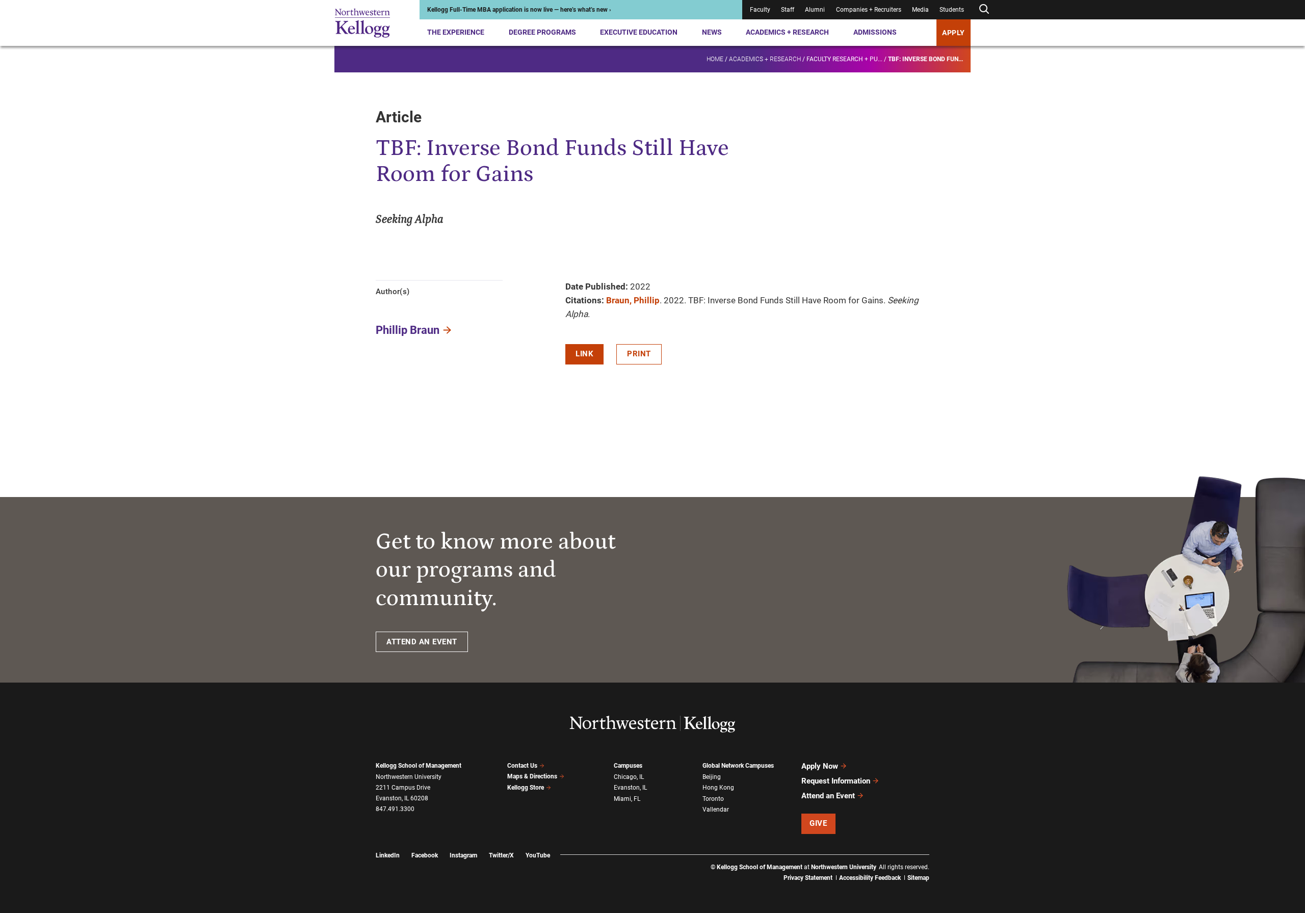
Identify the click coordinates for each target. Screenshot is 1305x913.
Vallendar (715, 809)
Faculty (760, 9)
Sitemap (918, 877)
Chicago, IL (629, 776)
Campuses (628, 765)
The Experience (455, 32)
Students (951, 9)
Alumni (815, 9)
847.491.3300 (395, 809)
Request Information (835, 781)
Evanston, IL (630, 787)
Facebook (424, 855)
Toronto (713, 798)
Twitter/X (501, 855)
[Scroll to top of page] (942, 860)
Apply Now (819, 766)
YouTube (538, 855)
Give (818, 823)
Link (584, 353)
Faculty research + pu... (844, 59)
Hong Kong (718, 787)
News (712, 32)
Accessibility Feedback (870, 877)
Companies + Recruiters (868, 9)
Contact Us (522, 765)
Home (715, 59)
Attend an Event (828, 795)
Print (639, 353)
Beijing (711, 776)
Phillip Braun (407, 330)
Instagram (463, 855)
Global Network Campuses (738, 765)
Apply (953, 33)
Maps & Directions (532, 776)
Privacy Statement (808, 877)
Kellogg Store (525, 787)
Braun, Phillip (633, 300)
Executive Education (638, 32)
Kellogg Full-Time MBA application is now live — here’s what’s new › (519, 9)
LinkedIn (388, 855)
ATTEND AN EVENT (421, 641)
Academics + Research (787, 32)
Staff (787, 9)
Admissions (875, 32)
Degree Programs (542, 32)
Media (920, 9)
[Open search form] (984, 9)
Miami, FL (627, 798)
